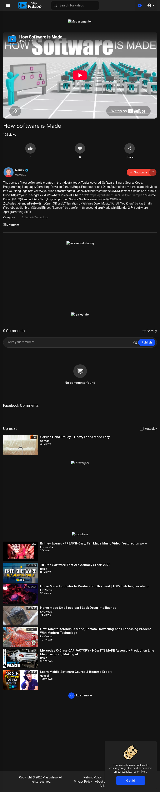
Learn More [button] (140, 771)
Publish (147, 342)
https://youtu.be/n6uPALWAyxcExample (116, 195)
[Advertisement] (80, 279)
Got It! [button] (130, 780)
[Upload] (140, 5)
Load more (84, 695)
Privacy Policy (83, 781)
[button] (150, 5)
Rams (20, 170)
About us (101, 781)
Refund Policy (93, 777)
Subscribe (144, 172)
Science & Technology (35, 217)
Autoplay (151, 428)
